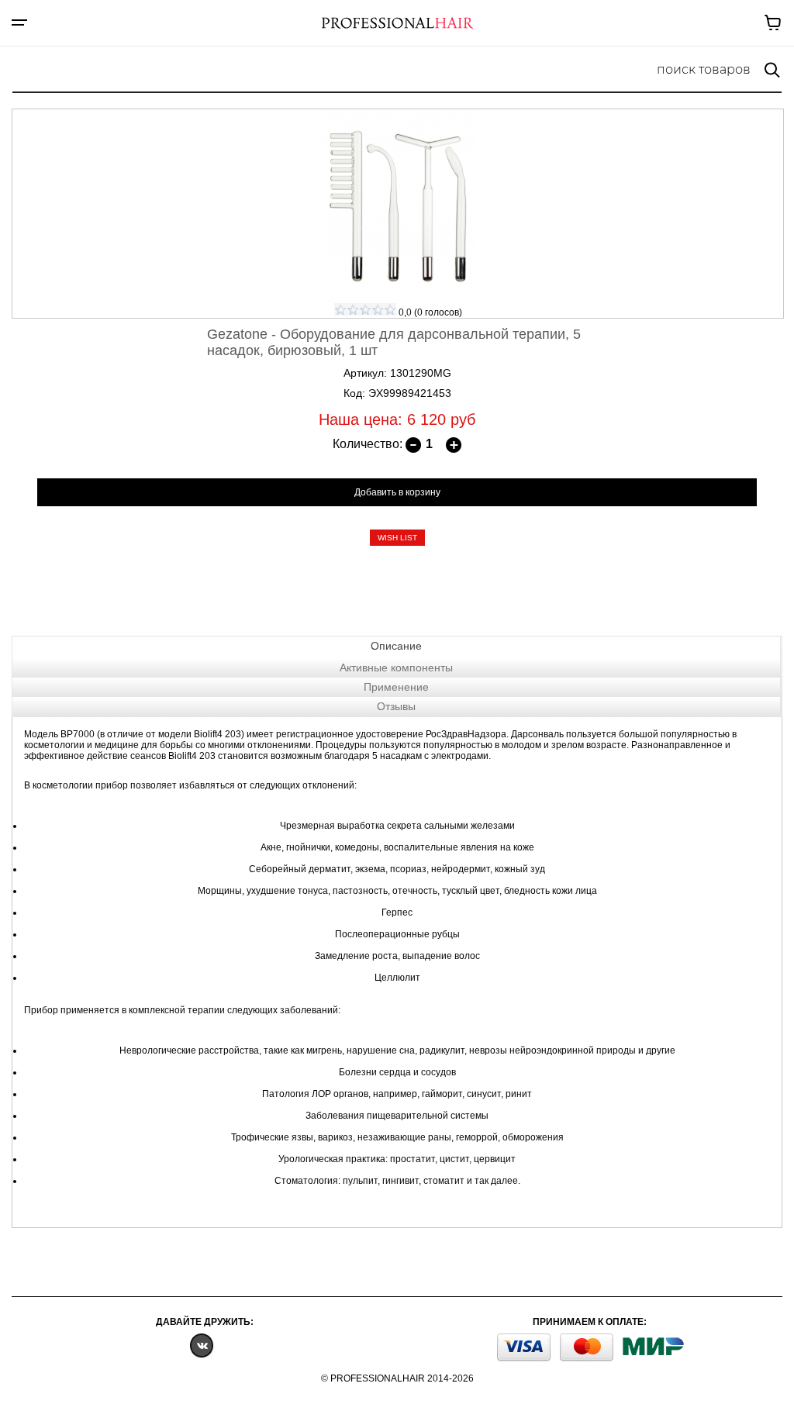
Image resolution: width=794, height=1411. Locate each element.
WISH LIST (397, 537)
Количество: (367, 443)
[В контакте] (202, 1344)
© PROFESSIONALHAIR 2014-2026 (397, 1378)
